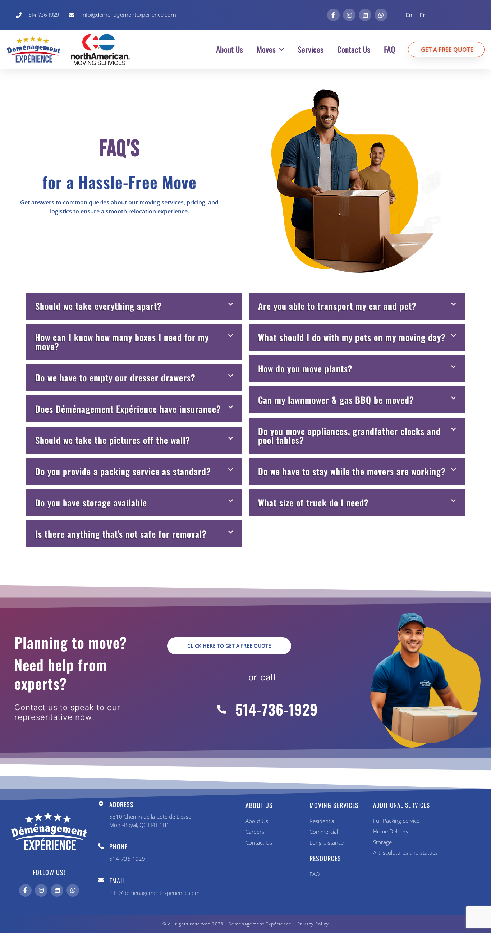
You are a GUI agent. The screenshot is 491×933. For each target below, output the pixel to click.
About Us (229, 49)
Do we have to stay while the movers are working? (352, 471)
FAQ (389, 49)
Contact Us (353, 49)
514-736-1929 (276, 709)
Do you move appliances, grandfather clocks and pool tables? (349, 435)
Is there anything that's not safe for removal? (121, 533)
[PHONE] (101, 846)
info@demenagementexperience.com (154, 892)
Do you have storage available (91, 502)
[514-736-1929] (221, 709)
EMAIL (117, 880)
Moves (266, 49)
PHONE (118, 846)
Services (310, 49)
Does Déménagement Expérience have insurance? (128, 408)
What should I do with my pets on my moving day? (352, 337)
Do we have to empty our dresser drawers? (115, 377)
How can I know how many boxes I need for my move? (122, 342)
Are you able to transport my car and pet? (337, 305)
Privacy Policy (313, 924)
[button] (134, 306)
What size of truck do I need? (313, 502)
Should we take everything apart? (98, 305)
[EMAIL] (101, 880)
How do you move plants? (305, 368)
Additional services (401, 804)
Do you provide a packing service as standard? (123, 471)
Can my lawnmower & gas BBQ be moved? (336, 399)
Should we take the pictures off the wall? (112, 439)
